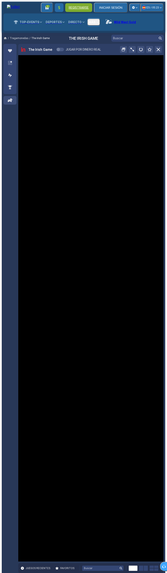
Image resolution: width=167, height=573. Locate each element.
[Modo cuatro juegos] (154, 568)
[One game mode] (133, 568)
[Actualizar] (140, 49)
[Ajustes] (134, 7)
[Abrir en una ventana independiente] (123, 49)
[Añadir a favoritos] (149, 49)
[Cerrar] (158, 49)
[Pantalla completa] (132, 49)
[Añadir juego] (10, 100)
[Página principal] (6, 38)
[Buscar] (160, 38)
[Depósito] (59, 7)
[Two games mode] (143, 568)
